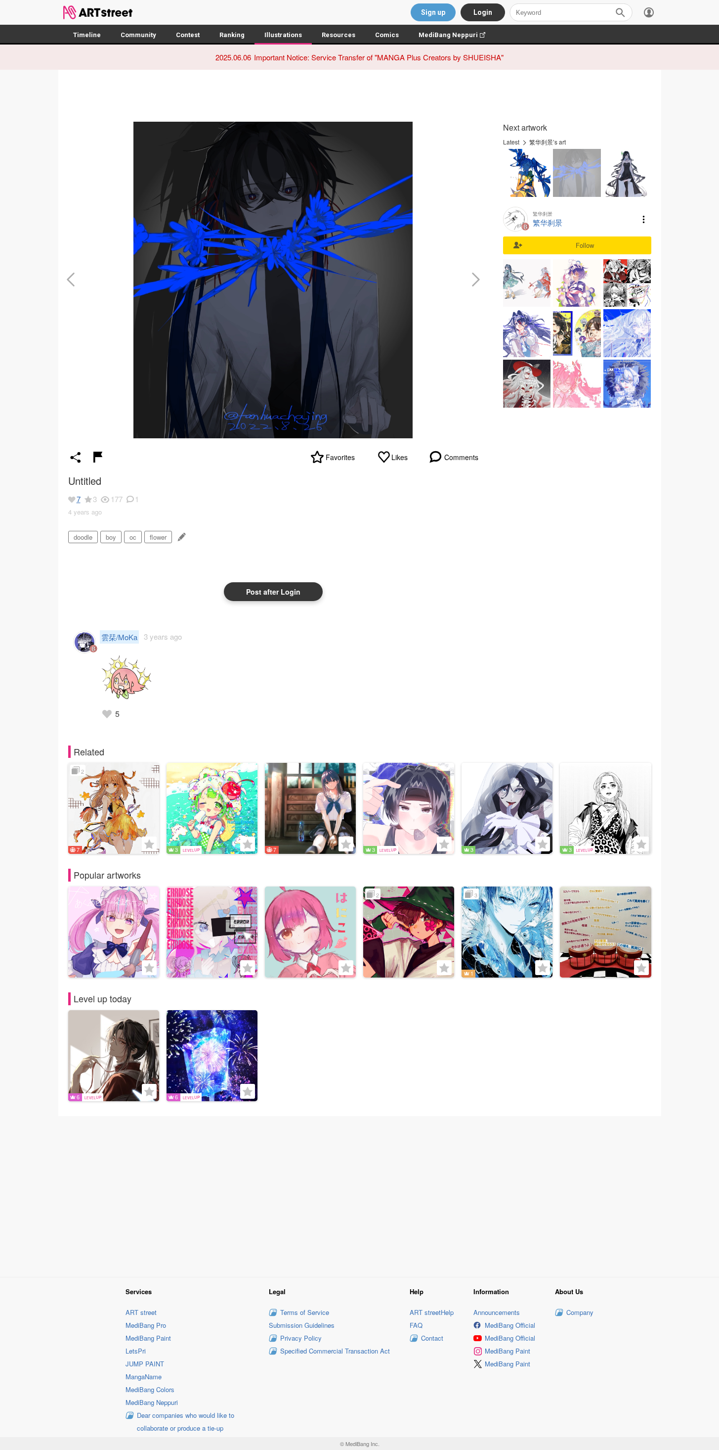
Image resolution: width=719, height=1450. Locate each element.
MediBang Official (510, 1325)
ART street (141, 1312)
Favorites (340, 457)
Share (75, 457)
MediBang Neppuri (457, 35)
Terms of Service (304, 1312)
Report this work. (97, 457)
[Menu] (648, 12)
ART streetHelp (432, 1312)
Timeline (87, 35)
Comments (461, 457)
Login (482, 12)
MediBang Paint (148, 1338)
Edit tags (180, 537)
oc (132, 537)
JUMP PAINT (145, 1363)
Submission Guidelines (302, 1325)
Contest (188, 35)
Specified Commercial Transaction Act (335, 1351)
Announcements (496, 1312)
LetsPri (136, 1351)
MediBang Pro (146, 1325)
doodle (83, 537)
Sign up (433, 12)
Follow (585, 245)
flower (158, 537)
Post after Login (273, 592)
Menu (643, 219)
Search (620, 12)
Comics (387, 35)
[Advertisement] (359, 1195)
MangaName (144, 1376)
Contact (432, 1338)
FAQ (416, 1325)
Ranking (232, 35)
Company (579, 1312)
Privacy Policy (301, 1338)
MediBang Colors (150, 1389)
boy (111, 537)
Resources (338, 35)
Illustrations (283, 35)
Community (138, 35)
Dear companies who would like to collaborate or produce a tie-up (185, 1421)
